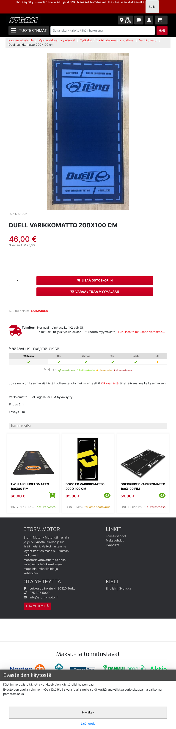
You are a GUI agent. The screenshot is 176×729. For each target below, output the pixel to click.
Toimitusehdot (116, 536)
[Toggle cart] (161, 20)
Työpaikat (112, 545)
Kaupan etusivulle (21, 40)
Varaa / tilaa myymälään (97, 291)
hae (162, 30)
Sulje (152, 6)
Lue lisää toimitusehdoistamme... (141, 332)
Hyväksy (88, 712)
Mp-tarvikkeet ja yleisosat (56, 40)
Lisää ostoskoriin (97, 280)
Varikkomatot (148, 40)
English (111, 588)
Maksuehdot (115, 540)
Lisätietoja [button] (88, 723)
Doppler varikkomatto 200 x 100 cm (85, 486)
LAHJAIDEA (39, 311)
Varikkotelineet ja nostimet (115, 40)
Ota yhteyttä (37, 606)
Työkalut (86, 40)
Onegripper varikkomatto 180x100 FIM (143, 486)
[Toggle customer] (149, 20)
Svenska (125, 588)
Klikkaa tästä (109, 383)
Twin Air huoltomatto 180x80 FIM (30, 486)
